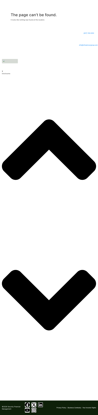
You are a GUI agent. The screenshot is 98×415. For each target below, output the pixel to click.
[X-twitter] (33, 404)
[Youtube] (27, 410)
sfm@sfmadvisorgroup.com (88, 45)
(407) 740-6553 (88, 33)
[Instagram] (33, 410)
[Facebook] (27, 404)
